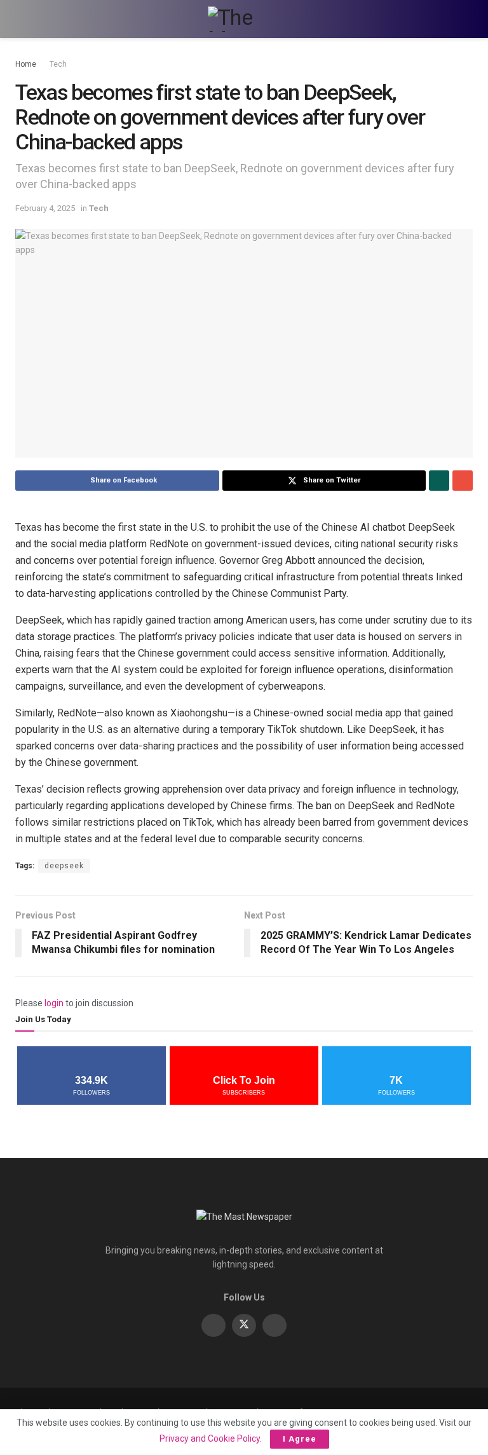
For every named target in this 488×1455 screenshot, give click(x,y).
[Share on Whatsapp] (439, 480)
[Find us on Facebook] (213, 1325)
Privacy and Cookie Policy (209, 1438)
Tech (58, 64)
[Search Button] (467, 19)
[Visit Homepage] (244, 19)
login (54, 1003)
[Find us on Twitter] (244, 1325)
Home (25, 64)
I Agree (299, 1439)
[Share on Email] (462, 480)
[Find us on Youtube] (274, 1325)
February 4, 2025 (45, 208)
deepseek (64, 865)
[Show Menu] (20, 19)
